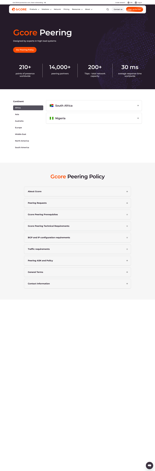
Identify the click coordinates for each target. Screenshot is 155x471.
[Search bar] (107, 9)
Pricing (66, 9)
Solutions (45, 9)
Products (33, 9)
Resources (76, 9)
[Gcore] (19, 9)
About (87, 9)
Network (57, 9)
